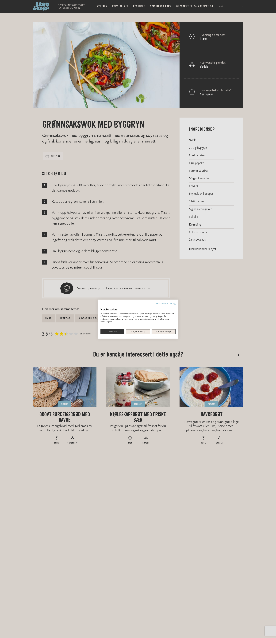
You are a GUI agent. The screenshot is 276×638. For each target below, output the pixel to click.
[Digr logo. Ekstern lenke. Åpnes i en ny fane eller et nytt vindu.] (102, 306)
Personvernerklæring (166, 303)
